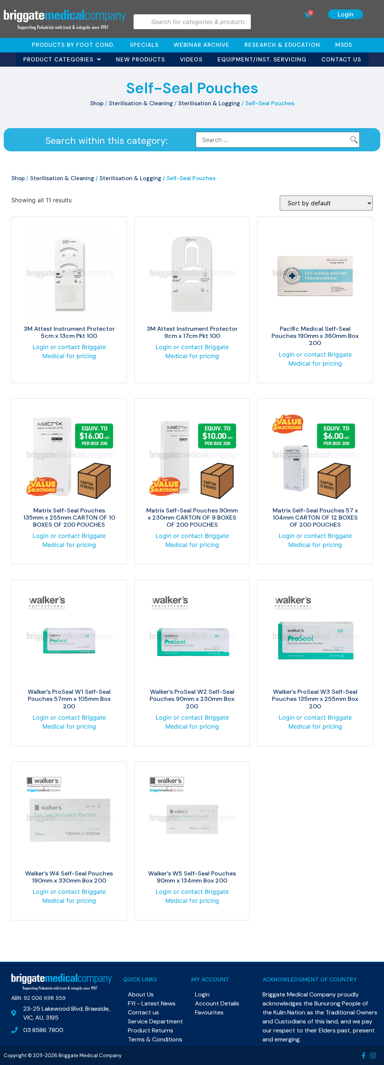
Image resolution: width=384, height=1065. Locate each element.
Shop (97, 103)
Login (346, 14)
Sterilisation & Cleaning (141, 103)
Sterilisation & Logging (209, 103)
